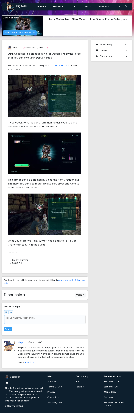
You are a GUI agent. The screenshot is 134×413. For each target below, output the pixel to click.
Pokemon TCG (111, 381)
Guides (103, 50)
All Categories (54, 402)
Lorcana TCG (111, 386)
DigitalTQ (22, 6)
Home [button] (40, 6)
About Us (29, 362)
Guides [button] (57, 6)
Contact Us (53, 397)
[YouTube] (7, 382)
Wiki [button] (87, 6)
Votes (79, 294)
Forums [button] (103, 6)
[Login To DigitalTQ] (118, 6)
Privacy (51, 391)
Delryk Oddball (58, 65)
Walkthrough (106, 44)
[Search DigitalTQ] (126, 6)
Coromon (109, 397)
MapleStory (110, 391)
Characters (106, 56)
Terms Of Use (54, 386)
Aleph (15, 47)
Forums (80, 386)
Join (78, 381)
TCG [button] (73, 6)
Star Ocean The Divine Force (20, 32)
